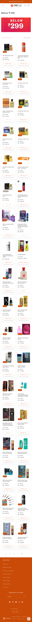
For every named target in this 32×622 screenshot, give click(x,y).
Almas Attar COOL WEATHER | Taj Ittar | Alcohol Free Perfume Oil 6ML (23, 226)
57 (22, 553)
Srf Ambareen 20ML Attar (7, 196)
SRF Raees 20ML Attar (8, 55)
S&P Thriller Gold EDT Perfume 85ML (23, 424)
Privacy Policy (6, 577)
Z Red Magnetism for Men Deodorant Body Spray (23, 196)
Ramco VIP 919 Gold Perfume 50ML (22, 311)
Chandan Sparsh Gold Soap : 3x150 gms (23, 168)
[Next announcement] (29, 1)
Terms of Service (7, 574)
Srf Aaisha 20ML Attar (23, 83)
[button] (3, 5)
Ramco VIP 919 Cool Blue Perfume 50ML (22, 453)
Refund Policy (6, 580)
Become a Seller (7, 567)
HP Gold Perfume (22, 254)
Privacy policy (12, 618)
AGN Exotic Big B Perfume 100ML (7, 339)
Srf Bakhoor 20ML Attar (23, 139)
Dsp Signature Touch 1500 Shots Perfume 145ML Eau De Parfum (8, 424)
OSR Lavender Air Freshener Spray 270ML (8, 283)
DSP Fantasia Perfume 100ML (23, 339)
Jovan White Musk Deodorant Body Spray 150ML (8, 255)
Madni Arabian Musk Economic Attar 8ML (22, 481)
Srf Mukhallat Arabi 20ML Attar (7, 84)
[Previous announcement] (2, 1)
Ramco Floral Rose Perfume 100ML (22, 283)
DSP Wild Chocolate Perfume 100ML (7, 395)
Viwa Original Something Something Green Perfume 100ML (23, 395)
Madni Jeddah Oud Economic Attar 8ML (7, 453)
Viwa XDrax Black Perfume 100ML (7, 311)
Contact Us (6, 587)
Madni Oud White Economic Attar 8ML (7, 538)
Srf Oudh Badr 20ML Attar (7, 140)
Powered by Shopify (16, 616)
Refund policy (25, 616)
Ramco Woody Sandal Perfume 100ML (8, 112)
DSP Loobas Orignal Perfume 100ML (7, 481)
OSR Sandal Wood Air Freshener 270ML (23, 538)
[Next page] (26, 553)
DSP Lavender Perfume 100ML (8, 225)
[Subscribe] (24, 596)
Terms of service (20, 618)
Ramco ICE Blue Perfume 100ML (21, 366)
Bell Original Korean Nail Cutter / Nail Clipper (8, 509)
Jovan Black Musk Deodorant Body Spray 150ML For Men (23, 509)
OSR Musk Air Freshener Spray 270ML (8, 366)
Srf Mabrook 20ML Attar (23, 111)
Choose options (23, 262)
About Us (5, 564)
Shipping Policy (7, 584)
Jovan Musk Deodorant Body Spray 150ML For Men (23, 57)
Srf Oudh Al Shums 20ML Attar (8, 168)
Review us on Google (8, 570)
